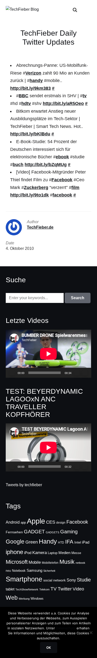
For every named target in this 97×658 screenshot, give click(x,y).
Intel (77, 542)
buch (18, 164)
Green (31, 542)
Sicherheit (49, 570)
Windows (37, 598)
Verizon (33, 73)
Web (12, 597)
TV (53, 588)
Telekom (44, 589)
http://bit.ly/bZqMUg (46, 164)
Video (78, 588)
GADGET (34, 531)
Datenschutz (66, 628)
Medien (64, 553)
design (60, 522)
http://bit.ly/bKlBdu (30, 133)
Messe (76, 553)
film (75, 187)
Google (15, 541)
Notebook (19, 570)
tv (85, 95)
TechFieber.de (40, 227)
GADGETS (52, 532)
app (23, 522)
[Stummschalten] (76, 372)
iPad (85, 542)
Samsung (34, 570)
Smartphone (24, 579)
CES (50, 522)
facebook (62, 194)
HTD (61, 542)
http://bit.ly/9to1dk (29, 194)
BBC (23, 95)
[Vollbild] (84, 372)
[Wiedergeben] (12, 372)
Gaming (69, 531)
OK (48, 648)
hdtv (26, 103)
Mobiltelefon (50, 562)
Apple (36, 521)
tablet (10, 589)
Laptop (52, 553)
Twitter (65, 588)
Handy (48, 541)
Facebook (61, 179)
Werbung (24, 598)
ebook (62, 156)
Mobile (35, 562)
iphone (14, 552)
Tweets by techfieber (24, 485)
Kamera (39, 552)
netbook (80, 562)
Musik (67, 562)
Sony (71, 580)
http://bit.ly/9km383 (30, 88)
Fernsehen (14, 532)
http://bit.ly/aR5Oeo (63, 103)
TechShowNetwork (26, 589)
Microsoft (17, 562)
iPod (27, 553)
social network (54, 580)
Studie (84, 579)
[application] (48, 354)
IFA (69, 542)
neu (8, 570)
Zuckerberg (36, 187)
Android (13, 522)
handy (36, 80)
